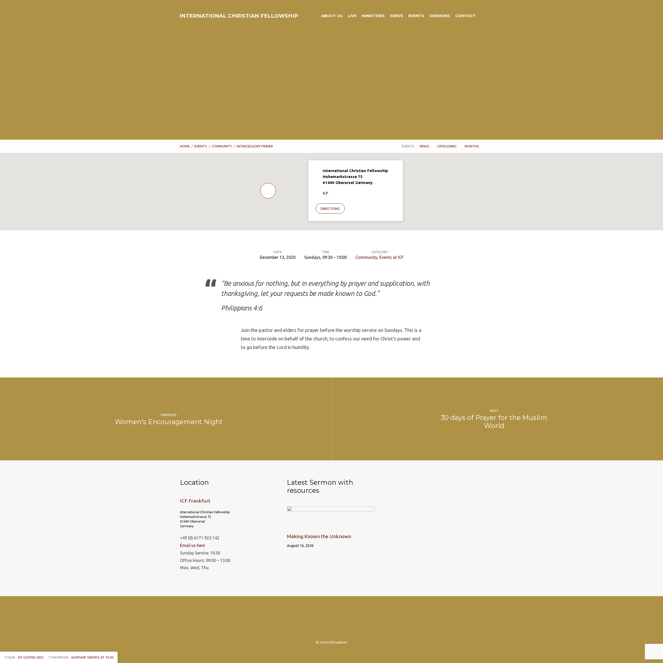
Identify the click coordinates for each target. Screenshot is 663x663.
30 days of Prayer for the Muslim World (494, 422)
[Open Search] (481, 16)
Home (185, 146)
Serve (396, 16)
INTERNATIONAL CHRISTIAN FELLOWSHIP (238, 16)
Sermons (440, 16)
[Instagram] (307, 621)
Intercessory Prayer (255, 146)
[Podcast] (331, 621)
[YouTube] (356, 621)
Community (222, 146)
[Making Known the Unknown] (331, 524)
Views (424, 146)
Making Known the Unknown (319, 536)
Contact (465, 16)
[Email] (344, 621)
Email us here (192, 545)
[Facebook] (319, 621)
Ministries (373, 16)
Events (416, 16)
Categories (447, 146)
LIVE (352, 16)
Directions (330, 208)
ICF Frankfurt (195, 501)
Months (472, 146)
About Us (331, 16)
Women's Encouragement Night (169, 422)
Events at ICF (391, 257)
